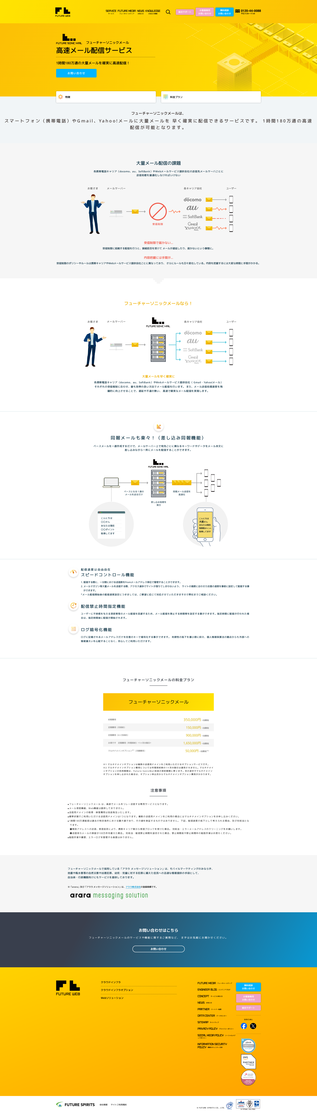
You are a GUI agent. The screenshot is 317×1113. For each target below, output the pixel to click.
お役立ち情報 (152, 12)
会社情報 (103, 1104)
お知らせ (140, 12)
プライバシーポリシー (216, 1029)
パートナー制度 (209, 1009)
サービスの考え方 (210, 996)
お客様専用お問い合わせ (204, 12)
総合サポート (184, 11)
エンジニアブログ (214, 990)
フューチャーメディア (127, 12)
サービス (111, 12)
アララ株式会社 (133, 886)
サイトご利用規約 (119, 1104)
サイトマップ (208, 1022)
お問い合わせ (76, 73)
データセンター (212, 1016)
